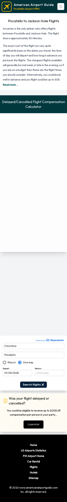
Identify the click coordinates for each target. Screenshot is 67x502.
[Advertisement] (33, 293)
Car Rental (33, 461)
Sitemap (33, 478)
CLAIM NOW (33, 424)
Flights (33, 467)
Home (33, 445)
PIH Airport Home (33, 456)
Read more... (10, 84)
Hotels (33, 472)
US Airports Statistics (33, 450)
